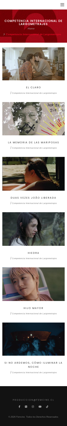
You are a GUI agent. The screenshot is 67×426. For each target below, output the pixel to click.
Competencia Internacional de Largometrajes (34, 93)
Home (31, 28)
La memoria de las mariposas (33, 142)
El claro (33, 87)
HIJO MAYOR (33, 308)
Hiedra (33, 253)
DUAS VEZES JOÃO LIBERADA (33, 198)
